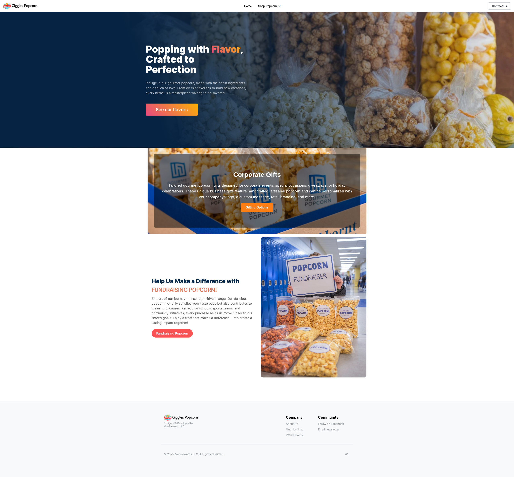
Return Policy (294, 435)
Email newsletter (328, 429)
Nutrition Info (294, 429)
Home (248, 6)
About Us (292, 423)
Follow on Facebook (331, 423)
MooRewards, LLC (174, 426)
